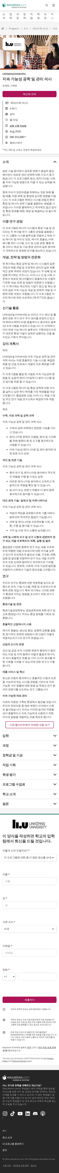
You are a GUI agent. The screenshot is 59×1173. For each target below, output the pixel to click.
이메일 (7, 946)
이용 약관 (7, 1165)
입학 (10, 16)
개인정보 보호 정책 (21, 1165)
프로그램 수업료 (45, 16)
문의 (5, 1149)
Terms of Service (19, 1061)
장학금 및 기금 (24, 16)
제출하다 (30, 999)
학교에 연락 (29, 94)
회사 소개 (7, 1137)
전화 (6, 969)
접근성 (33, 1165)
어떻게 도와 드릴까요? (16, 850)
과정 (17, 16)
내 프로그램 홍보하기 (13, 1143)
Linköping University (14, 73)
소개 (4, 16)
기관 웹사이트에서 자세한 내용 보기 (29, 725)
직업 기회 (31, 16)
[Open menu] (53, 5)
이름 (6, 874)
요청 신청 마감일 (18, 125)
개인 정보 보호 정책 (47, 1047)
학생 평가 (38, 16)
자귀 (29, 1047)
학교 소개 (52, 16)
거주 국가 (9, 922)
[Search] (47, 5)
